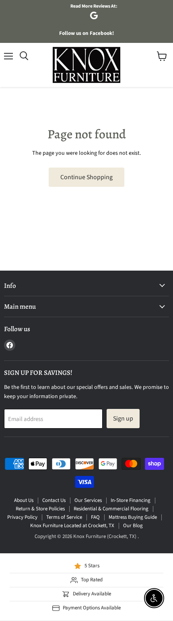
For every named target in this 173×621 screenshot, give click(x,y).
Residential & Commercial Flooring (111, 508)
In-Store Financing (130, 500)
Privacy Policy (22, 517)
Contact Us (54, 500)
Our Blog (133, 525)
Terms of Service (64, 517)
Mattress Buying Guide (133, 517)
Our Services (88, 500)
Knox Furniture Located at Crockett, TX (72, 525)
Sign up (123, 418)
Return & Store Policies (40, 508)
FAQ (95, 517)
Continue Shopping (86, 177)
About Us (23, 500)
